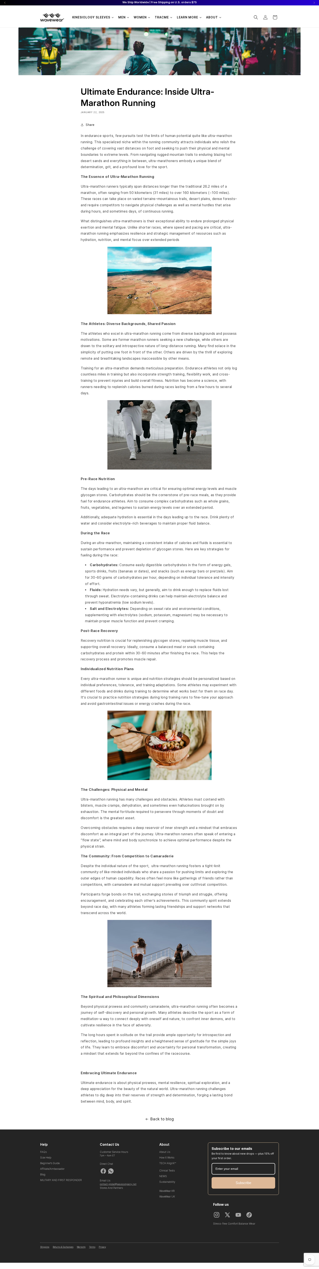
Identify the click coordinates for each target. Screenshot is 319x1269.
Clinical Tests (167, 1170)
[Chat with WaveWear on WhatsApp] (111, 1171)
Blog (42, 1174)
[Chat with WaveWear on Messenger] (103, 1171)
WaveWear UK (167, 1196)
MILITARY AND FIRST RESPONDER (61, 1180)
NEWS (163, 1176)
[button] (256, 17)
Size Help (45, 1157)
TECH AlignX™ (167, 1163)
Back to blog (162, 1119)
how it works (166, 1157)
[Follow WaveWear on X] (227, 1215)
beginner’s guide (50, 1163)
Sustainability (167, 1181)
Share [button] (90, 125)
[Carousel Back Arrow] (4, 2)
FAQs (43, 1152)
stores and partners (111, 1187)
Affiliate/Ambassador (52, 1168)
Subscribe (243, 1183)
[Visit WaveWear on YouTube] (238, 1215)
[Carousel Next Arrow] (314, 2)
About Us (164, 1152)
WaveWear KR (167, 1191)
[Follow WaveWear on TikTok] (249, 1215)
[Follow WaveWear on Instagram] (216, 1215)
